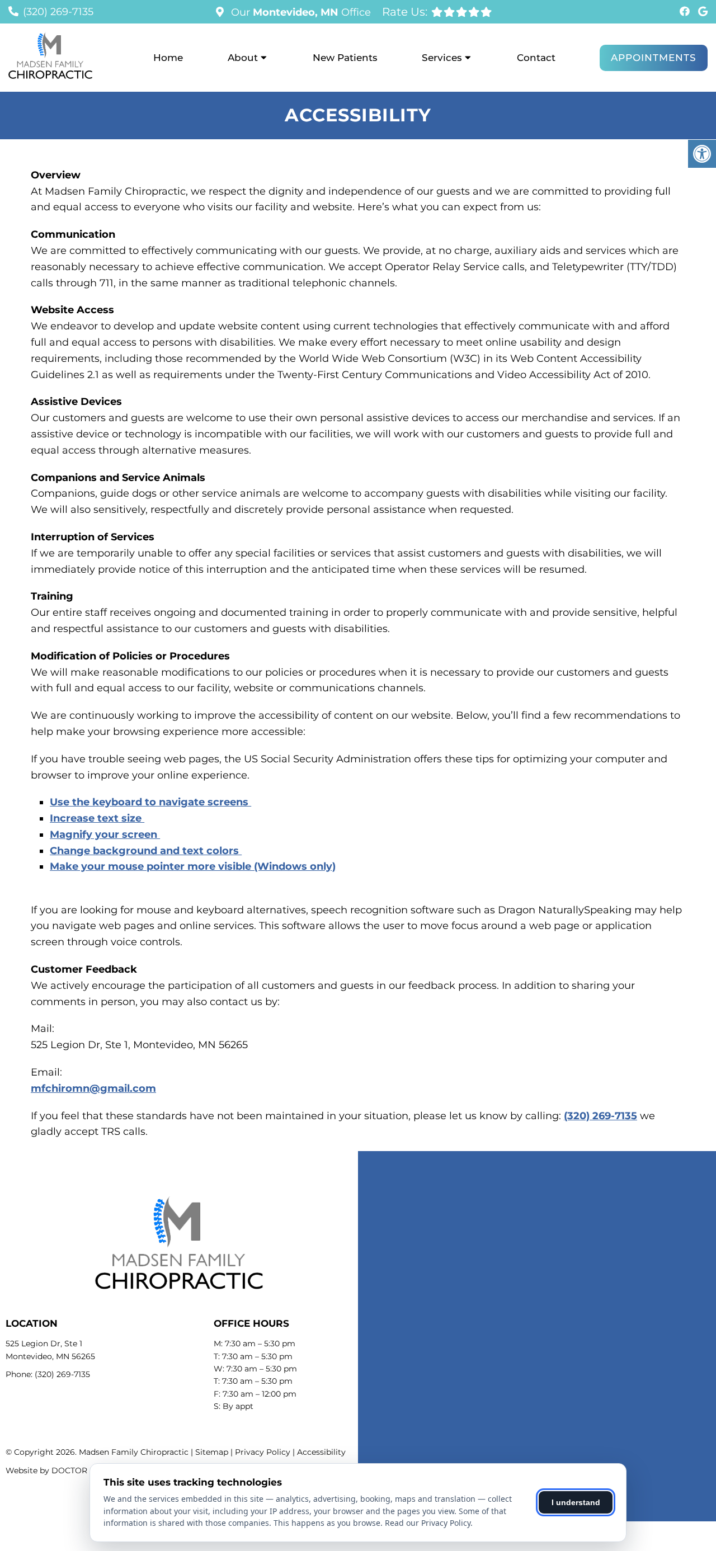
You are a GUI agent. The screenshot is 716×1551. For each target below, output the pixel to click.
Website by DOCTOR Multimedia (70, 1470)
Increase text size (97, 818)
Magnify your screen (105, 834)
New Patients (345, 57)
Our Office (299, 12)
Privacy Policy (262, 1452)
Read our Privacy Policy (427, 1522)
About (243, 57)
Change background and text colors (146, 851)
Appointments (653, 57)
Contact (536, 57)
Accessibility (321, 1452)
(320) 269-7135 (58, 12)
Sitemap (211, 1452)
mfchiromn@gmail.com (93, 1088)
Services (442, 57)
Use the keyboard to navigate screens (150, 802)
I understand (576, 1502)
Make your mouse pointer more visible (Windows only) (193, 866)
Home (168, 57)
